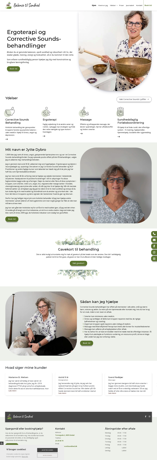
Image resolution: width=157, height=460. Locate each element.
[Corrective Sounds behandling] (10, 111)
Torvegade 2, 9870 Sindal (64, 435)
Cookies (2, 443)
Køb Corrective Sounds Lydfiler (132, 99)
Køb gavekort (78, 263)
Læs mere (12, 391)
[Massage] (84, 111)
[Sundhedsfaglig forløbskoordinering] (120, 111)
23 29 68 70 (59, 441)
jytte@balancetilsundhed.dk (66, 446)
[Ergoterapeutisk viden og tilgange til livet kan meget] (46, 111)
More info (25, 457)
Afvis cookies (47, 455)
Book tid (13, 68)
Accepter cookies (47, 450)
